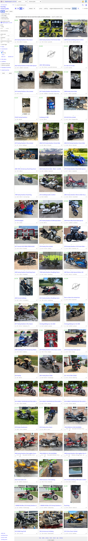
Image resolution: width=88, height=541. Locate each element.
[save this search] (86, 5)
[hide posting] (37, 42)
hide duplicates (5, 18)
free (3, 26)
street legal (4, 44)
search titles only (5, 14)
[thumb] (18, 8)
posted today (5, 17)
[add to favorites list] (15, 42)
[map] (23, 8)
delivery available (6, 65)
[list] (15, 8)
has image (4, 15)
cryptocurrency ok (6, 63)
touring (4, 52)
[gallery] (21, 8)
